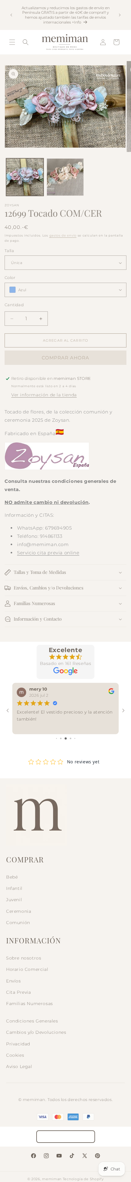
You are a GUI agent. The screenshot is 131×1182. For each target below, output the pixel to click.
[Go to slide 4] (70, 738)
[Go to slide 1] (56, 738)
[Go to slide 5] (74, 738)
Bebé (12, 877)
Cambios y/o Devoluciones (36, 1032)
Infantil (14, 888)
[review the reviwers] (111, 692)
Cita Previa (18, 992)
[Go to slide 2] (61, 738)
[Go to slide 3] (66, 738)
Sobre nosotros (23, 958)
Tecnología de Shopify (83, 1179)
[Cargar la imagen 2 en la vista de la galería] (65, 177)
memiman (52, 1179)
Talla (9, 250)
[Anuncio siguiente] (119, 15)
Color (10, 277)
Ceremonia (18, 911)
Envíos (13, 981)
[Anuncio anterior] (11, 15)
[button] (12, 42)
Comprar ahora (65, 358)
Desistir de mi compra (65, 1136)
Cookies (15, 1055)
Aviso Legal (19, 1066)
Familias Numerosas (29, 1003)
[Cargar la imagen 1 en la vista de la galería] (25, 177)
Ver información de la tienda (44, 395)
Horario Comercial (27, 969)
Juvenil (14, 899)
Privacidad (18, 1044)
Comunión (18, 922)
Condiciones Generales (32, 1021)
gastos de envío (63, 235)
